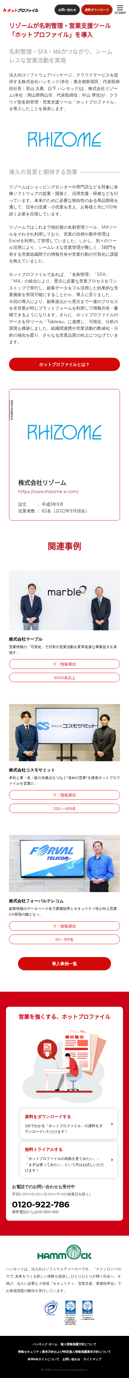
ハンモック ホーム (45, 1344)
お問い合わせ (67, 10)
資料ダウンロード (97, 10)
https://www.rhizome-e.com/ (48, 491)
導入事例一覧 (64, 963)
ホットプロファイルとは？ (64, 364)
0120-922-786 (41, 1204)
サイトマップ (92, 1359)
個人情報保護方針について (79, 1344)
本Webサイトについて (43, 1359)
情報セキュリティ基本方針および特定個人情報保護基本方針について (64, 1352)
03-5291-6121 (48, 1212)
